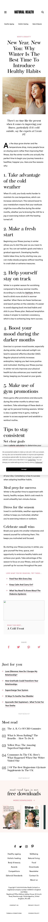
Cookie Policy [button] (32, 460)
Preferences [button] (38, 462)
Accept (24, 469)
